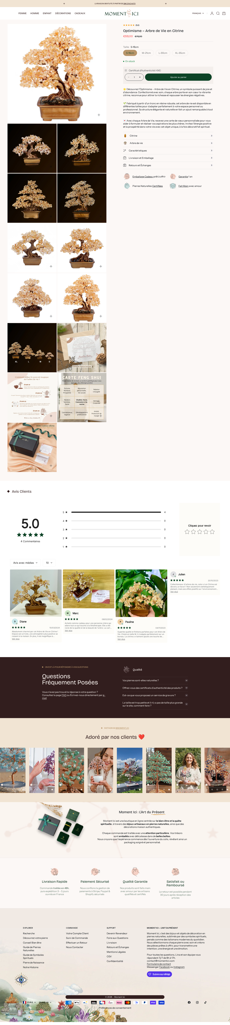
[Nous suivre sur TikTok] (205, 1002)
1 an (185, 176)
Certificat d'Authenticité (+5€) (145, 70)
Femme (22, 13)
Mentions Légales (116, 951)
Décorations (63, 13)
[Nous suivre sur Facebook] (189, 1002)
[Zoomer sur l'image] (99, 115)
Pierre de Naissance (33, 962)
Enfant (47, 13)
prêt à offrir (149, 176)
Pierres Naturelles (148, 185)
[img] (30, 535)
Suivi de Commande (77, 937)
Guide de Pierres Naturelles (32, 949)
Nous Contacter (74, 947)
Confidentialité (115, 961)
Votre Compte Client (77, 933)
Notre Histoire (30, 967)
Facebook (164, 966)
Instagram (179, 966)
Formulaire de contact (159, 963)
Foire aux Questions (117, 937)
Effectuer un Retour (76, 942)
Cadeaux (80, 13)
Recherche (29, 933)
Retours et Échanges (118, 947)
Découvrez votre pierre (35, 937)
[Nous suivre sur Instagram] (197, 1002)
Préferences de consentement (115, 1007)
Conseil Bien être (32, 942)
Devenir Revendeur (117, 933)
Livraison (112, 942)
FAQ (64, 695)
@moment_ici (122, 728)
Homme (34, 13)
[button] (115, 512)
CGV (109, 956)
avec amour (190, 185)
